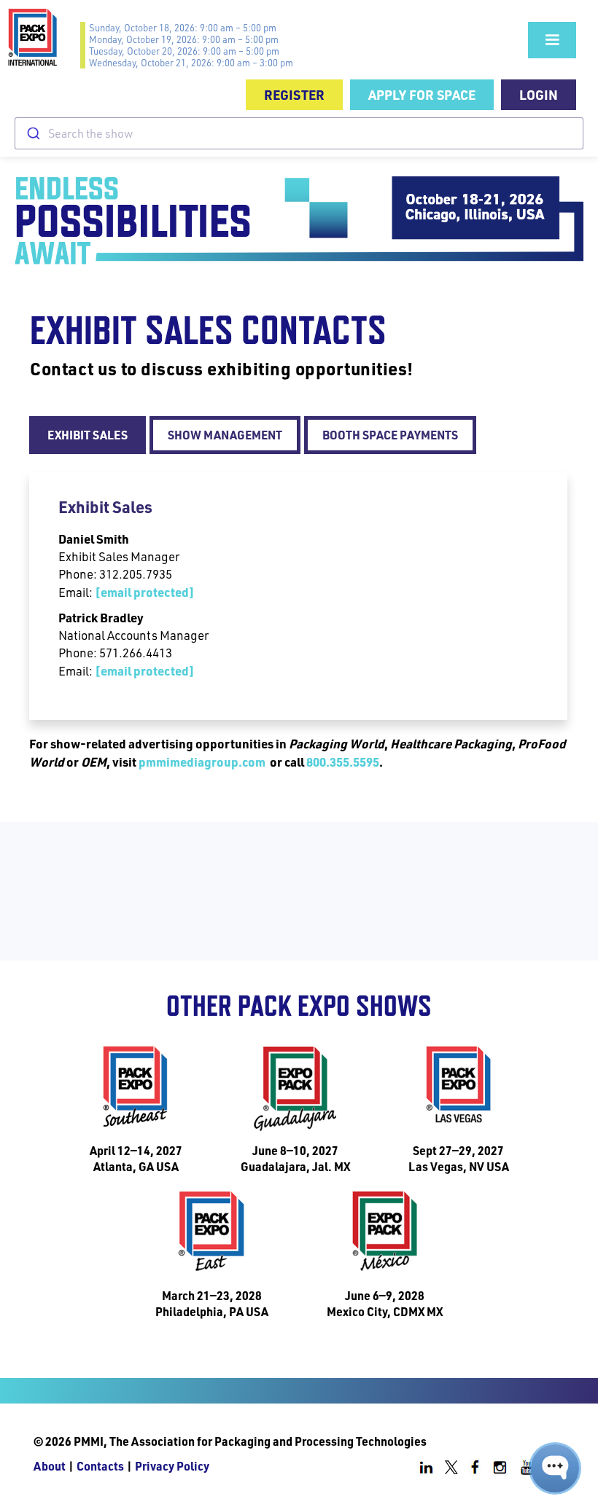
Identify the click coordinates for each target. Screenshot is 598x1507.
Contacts (100, 1465)
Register (294, 94)
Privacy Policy (172, 1465)
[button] (552, 40)
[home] (43, 36)
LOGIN (538, 94)
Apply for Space (421, 94)
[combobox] (299, 133)
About (50, 1465)
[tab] (87, 435)
